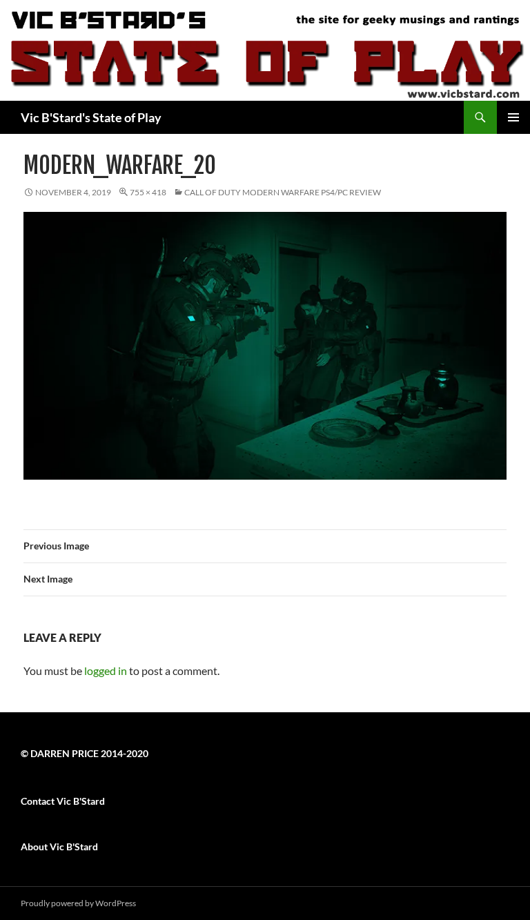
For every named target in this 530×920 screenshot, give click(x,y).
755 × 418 (148, 192)
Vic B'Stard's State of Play (91, 117)
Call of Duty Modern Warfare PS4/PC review (282, 192)
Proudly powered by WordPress (78, 903)
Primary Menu (513, 117)
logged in (105, 670)
